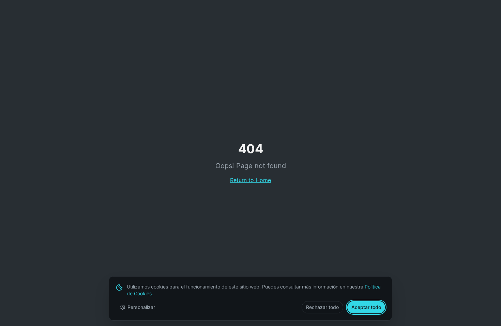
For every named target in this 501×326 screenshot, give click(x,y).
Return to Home (250, 180)
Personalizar (141, 307)
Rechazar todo (322, 307)
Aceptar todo (366, 307)
